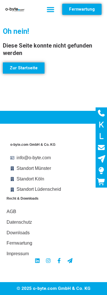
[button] (50, 9)
